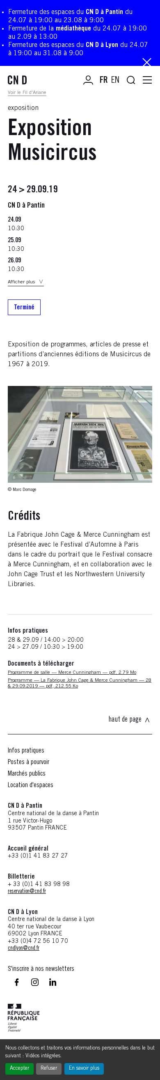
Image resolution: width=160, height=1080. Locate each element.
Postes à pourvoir (28, 762)
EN (115, 80)
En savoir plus (84, 1068)
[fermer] (147, 63)
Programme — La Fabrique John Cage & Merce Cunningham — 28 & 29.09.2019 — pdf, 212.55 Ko (79, 683)
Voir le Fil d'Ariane (27, 92)
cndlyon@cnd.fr (23, 948)
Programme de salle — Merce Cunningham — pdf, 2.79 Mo (72, 672)
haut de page (125, 720)
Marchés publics (27, 774)
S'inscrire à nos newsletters (41, 969)
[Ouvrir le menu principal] (147, 80)
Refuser (49, 1068)
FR (104, 80)
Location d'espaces (30, 785)
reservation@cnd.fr (27, 892)
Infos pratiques (26, 751)
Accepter (19, 1068)
